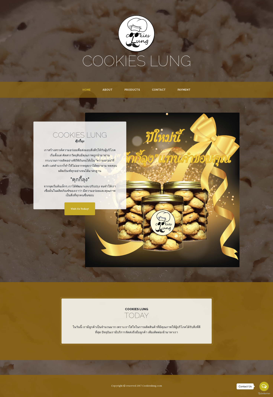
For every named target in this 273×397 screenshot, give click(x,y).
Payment (184, 89)
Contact (159, 89)
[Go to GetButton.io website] (264, 393)
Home (87, 89)
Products (132, 89)
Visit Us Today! (80, 208)
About (108, 89)
